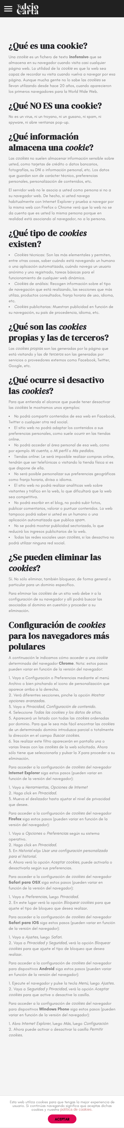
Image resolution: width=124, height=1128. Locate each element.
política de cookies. (76, 1109)
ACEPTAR (62, 1119)
